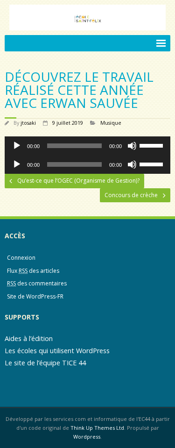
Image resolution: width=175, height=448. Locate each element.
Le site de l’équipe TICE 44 (45, 362)
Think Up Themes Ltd (97, 427)
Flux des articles (33, 271)
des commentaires (37, 283)
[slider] (153, 144)
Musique (110, 122)
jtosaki (28, 122)
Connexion (21, 258)
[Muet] (132, 145)
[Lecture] (16, 145)
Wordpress (86, 436)
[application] (87, 145)
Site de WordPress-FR (35, 296)
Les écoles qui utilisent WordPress (57, 350)
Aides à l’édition (29, 338)
